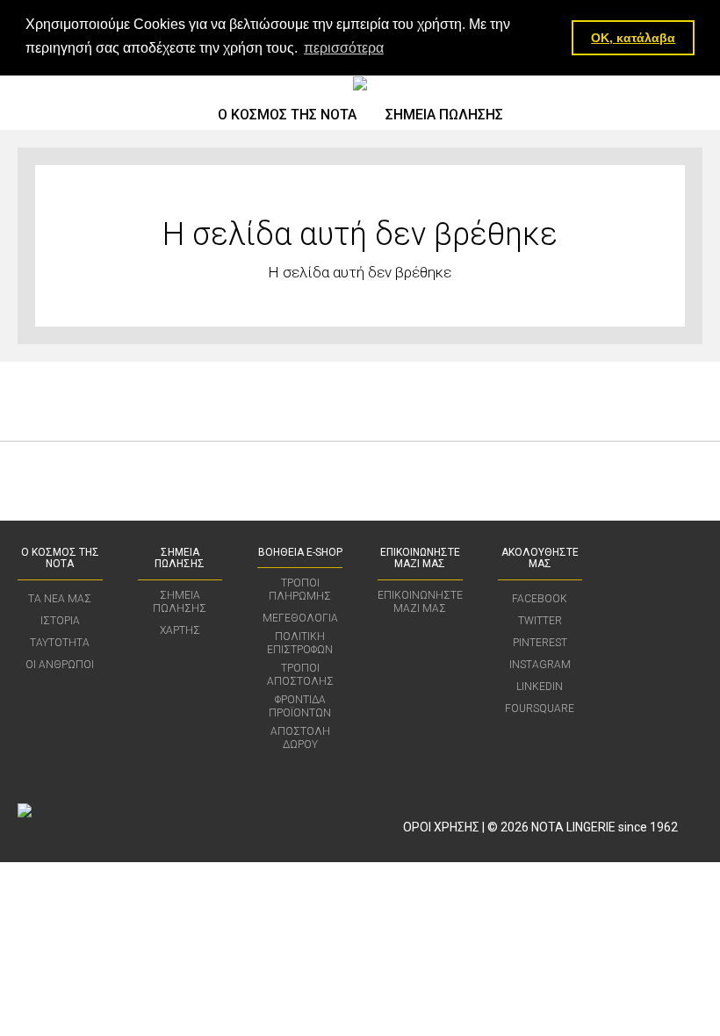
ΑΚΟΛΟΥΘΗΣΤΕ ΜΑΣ (540, 558)
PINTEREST (540, 643)
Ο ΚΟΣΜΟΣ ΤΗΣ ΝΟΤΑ (287, 114)
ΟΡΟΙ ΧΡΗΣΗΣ (441, 827)
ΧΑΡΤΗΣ (180, 630)
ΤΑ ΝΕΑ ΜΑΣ (59, 599)
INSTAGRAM (540, 664)
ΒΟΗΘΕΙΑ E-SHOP (300, 552)
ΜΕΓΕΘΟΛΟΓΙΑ (300, 618)
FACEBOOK (539, 599)
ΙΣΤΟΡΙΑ (60, 621)
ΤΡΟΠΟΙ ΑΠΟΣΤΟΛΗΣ (300, 674)
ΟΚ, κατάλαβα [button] (633, 38)
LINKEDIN (539, 686)
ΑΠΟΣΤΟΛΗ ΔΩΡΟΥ (300, 738)
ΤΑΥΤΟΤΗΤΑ (60, 643)
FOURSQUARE (539, 708)
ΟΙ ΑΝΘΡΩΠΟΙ (59, 664)
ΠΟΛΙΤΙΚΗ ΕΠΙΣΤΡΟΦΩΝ (300, 643)
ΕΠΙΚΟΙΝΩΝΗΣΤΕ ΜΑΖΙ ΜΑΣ (420, 558)
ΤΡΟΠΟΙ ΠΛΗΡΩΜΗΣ (300, 589)
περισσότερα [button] (344, 47)
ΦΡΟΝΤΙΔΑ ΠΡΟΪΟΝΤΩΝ (300, 706)
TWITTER (540, 621)
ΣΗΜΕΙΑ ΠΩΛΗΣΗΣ (444, 114)
